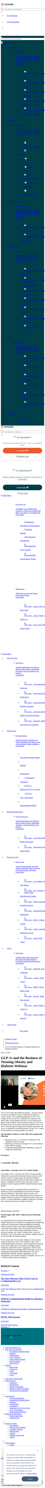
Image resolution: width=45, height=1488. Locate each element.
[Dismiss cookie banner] (37, 1450)
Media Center (24, 380)
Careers (22, 371)
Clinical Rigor (25, 240)
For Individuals (12, 16)
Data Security (24, 389)
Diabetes (13, 1353)
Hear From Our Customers (29, 114)
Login (12, 1375)
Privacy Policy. (32, 1473)
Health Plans (24, 86)
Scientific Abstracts (26, 295)
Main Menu (7, 495)
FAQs (9, 578)
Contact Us (24, 398)
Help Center (24, 610)
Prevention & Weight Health (19, 1351)
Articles (22, 313)
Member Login (23, 456)
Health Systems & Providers (29, 105)
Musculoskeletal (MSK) (18, 1412)
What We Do (11, 120)
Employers (23, 77)
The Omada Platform (17, 1398)
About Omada (10, 1443)
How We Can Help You (13, 1350)
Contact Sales (11, 414)
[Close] (2, 37)
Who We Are (11, 572)
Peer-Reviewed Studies (28, 285)
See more (4, 1271)
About (9, 337)
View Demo (24, 420)
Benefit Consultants (27, 95)
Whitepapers (24, 304)
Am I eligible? (21, 451)
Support (9, 584)
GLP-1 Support (25, 550)
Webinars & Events (26, 322)
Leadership (24, 362)
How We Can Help (13, 500)
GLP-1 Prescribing (16, 1410)
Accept (30, 1479)
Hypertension (14, 1355)
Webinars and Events (17, 1435)
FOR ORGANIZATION (14, 1379)
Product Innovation (26, 231)
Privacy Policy (25, 628)
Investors (23, 407)
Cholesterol (13, 1406)
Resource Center (12, 246)
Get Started (13, 1373)
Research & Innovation (15, 201)
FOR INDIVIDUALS (13, 1348)
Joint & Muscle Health (27, 559)
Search (9, 647)
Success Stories (12, 565)
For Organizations (13, 22)
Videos (22, 331)
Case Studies (24, 274)
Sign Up (6, 1337)
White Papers (14, 1431)
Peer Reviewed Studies (18, 1427)
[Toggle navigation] (2, 41)
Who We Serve (12, 47)
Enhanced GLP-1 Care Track (20, 1408)
